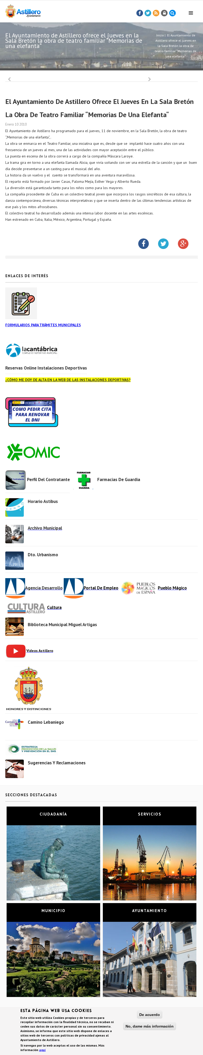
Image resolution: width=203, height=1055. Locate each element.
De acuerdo (149, 1015)
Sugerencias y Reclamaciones (57, 763)
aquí (42, 1050)
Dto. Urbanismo (43, 555)
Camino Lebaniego (46, 722)
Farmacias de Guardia (118, 479)
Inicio (160, 35)
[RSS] (156, 13)
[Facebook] (139, 13)
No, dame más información (150, 1026)
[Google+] (187, 244)
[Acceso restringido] (164, 13)
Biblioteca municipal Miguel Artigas (62, 624)
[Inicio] (23, 10)
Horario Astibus (43, 501)
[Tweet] (148, 13)
